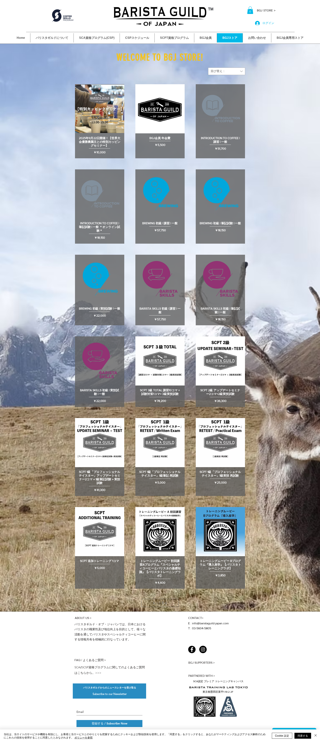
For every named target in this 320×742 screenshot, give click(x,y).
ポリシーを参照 (83, 737)
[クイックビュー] (99, 108)
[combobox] (226, 71)
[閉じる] (315, 735)
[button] (250, 10)
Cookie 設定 (282, 735)
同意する (303, 735)
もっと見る (160, 602)
